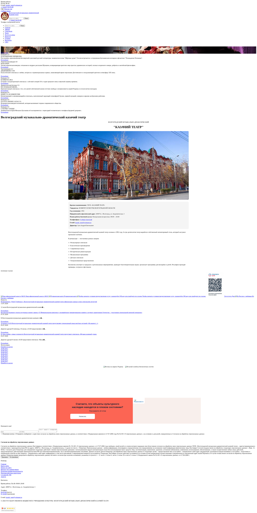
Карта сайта (5, 466)
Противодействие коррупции (11, 473)
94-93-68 (4, 492)
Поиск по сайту (6, 468)
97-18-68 (4, 494)
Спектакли (8, 31)
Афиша (7, 29)
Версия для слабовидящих (10, 469)
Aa (2, 9)
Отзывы (7, 38)
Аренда (3, 477)
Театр (7, 33)
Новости (8, 37)
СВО (6, 42)
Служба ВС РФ (6, 475)
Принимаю (5, 457)
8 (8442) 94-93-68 (86, 219)
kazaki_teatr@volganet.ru (14, 5)
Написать (82, 416)
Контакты (8, 40)
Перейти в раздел (7, 347)
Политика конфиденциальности (12, 471)
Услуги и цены (10, 35)
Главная (7, 27)
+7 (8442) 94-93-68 (7, 7)
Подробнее (4, 53)
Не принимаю (14, 457)
